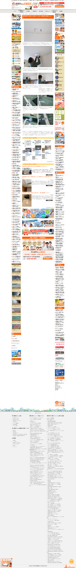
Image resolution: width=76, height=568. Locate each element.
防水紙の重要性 (15, 194)
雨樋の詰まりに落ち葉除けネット (35, 478)
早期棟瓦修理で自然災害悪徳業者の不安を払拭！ (16, 142)
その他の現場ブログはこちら (50, 207)
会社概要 (60, 11)
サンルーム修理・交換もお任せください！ (60, 312)
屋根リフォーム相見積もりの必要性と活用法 (36, 453)
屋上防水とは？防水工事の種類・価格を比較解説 (16, 130)
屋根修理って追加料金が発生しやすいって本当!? (60, 290)
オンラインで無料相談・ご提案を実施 (35, 419)
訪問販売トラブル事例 (59, 283)
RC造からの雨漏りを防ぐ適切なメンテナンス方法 (17, 239)
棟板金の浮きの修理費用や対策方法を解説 (16, 103)
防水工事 (60, 73)
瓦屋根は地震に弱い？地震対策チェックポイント (60, 241)
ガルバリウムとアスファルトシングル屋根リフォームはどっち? (17, 216)
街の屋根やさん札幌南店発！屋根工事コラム (19, 435)
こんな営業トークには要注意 (59, 281)
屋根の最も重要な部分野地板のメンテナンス (16, 197)
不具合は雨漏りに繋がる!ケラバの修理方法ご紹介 (17, 110)
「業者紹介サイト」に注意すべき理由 (59, 297)
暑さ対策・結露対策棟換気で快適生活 (53, 489)
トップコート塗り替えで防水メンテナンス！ (16, 259)
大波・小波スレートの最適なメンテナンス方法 (16, 145)
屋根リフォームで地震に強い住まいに (35, 437)
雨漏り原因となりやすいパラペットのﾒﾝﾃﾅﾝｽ (16, 125)
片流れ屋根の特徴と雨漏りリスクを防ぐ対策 (16, 166)
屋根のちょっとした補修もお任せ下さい (35, 425)
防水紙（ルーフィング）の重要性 (52, 524)
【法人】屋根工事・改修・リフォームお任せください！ (38, 446)
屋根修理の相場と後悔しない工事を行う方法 (59, 179)
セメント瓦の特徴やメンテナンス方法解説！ (16, 135)
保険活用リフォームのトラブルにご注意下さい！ (54, 538)
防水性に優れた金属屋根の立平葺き (53, 535)
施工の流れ (41, 11)
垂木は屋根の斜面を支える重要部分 (35, 461)
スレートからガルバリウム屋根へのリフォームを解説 (60, 151)
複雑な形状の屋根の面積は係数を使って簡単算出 (54, 486)
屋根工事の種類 (59, 54)
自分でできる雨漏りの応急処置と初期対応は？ (60, 255)
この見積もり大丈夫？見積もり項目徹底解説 (59, 276)
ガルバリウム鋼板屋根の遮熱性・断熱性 (60, 158)
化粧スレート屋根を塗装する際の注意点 (59, 209)
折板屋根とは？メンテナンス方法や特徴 (60, 205)
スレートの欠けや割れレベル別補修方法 (59, 198)
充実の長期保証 (15, 424)
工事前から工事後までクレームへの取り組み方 (60, 274)
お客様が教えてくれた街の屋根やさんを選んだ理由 (20, 434)
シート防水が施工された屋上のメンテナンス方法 (16, 122)
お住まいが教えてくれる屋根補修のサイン (60, 186)
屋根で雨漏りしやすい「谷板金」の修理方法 (16, 184)
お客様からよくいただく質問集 (52, 426)
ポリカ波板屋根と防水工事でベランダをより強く (60, 317)
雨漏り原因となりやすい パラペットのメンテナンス (37, 466)
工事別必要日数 (58, 222)
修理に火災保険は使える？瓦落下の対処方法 (60, 234)
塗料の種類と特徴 (59, 344)
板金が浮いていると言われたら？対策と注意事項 (60, 288)
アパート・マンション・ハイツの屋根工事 (36, 443)
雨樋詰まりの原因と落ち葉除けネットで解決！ (60, 322)
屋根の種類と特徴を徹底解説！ (16, 89)
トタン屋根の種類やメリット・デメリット (59, 202)
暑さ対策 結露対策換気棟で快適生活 (16, 175)
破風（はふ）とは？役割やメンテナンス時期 (16, 261)
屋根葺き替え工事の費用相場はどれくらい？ (60, 182)
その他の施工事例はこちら (50, 161)
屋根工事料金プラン (33, 421)
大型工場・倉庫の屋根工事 (34, 442)
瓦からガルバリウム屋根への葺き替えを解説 (60, 153)
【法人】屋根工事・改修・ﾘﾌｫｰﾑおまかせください (60, 333)
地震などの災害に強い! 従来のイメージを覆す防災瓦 (55, 498)
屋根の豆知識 (49, 525)
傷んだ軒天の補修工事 (51, 515)
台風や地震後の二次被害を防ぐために (60, 236)
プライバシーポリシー (16, 343)
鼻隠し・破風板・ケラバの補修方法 (16, 108)
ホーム (15, 11)
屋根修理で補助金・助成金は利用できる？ (59, 262)
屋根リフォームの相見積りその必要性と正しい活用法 (60, 269)
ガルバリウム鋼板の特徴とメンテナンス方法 (16, 227)
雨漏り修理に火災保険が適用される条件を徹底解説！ (55, 562)
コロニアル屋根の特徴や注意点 (59, 200)
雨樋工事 (60, 69)
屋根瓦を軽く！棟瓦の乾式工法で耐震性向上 (59, 238)
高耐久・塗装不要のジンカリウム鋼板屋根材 (16, 229)
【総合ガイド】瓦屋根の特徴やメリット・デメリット (55, 449)
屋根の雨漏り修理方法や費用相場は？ (16, 237)
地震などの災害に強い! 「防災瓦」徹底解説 (59, 243)
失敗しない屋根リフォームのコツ (59, 177)
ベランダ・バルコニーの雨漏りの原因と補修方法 (16, 132)
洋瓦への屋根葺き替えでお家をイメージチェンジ (16, 213)
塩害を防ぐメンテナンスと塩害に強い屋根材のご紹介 (55, 540)
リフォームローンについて (34, 456)
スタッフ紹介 (15, 338)
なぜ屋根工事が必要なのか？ (60, 175)
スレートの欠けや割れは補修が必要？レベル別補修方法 (55, 455)
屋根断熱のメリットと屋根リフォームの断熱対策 (16, 251)
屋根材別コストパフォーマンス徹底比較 (16, 201)
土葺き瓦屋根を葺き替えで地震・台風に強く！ (16, 140)
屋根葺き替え (61, 58)
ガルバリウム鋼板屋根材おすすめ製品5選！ (60, 162)
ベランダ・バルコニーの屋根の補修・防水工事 (36, 439)
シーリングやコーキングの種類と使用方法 (16, 150)
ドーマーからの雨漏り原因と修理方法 (16, 244)
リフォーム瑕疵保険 (15, 423)
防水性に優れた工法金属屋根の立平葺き (16, 152)
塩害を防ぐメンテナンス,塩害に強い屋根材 (17, 206)
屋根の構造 (14, 105)
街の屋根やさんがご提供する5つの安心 (21, 11)
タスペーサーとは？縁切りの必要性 (16, 117)
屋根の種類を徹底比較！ (58, 191)
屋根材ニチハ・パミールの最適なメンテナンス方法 (60, 212)
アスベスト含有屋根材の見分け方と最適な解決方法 (55, 499)
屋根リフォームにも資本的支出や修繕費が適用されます (38, 457)
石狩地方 (14, 361)
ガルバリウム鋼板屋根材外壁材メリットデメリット (60, 167)
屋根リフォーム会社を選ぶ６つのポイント (60, 225)
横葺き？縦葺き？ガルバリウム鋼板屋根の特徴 (60, 165)
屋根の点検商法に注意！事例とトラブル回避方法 (60, 285)
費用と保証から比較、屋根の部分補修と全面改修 (60, 184)
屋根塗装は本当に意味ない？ (15, 96)
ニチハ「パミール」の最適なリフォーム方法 (54, 429)
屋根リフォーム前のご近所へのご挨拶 (59, 272)
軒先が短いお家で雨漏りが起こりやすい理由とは (16, 188)
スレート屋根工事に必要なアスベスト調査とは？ (16, 256)
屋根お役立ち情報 (59, 227)
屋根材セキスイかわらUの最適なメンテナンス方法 (60, 214)
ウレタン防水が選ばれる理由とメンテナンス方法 (16, 120)
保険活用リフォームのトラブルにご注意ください (60, 294)
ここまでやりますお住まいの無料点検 (54, 11)
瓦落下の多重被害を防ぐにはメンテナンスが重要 (60, 232)
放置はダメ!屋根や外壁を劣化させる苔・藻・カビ (17, 208)
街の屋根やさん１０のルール (17, 420)
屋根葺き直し (61, 77)
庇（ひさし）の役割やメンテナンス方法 (16, 242)
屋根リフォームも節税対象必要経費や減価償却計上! (60, 335)
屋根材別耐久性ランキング (15, 203)
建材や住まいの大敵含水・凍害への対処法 (16, 177)
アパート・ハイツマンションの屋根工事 (59, 328)
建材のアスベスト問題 (51, 502)
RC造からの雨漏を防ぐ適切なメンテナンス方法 (54, 506)
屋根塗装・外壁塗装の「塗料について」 (53, 424)
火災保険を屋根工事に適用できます (35, 438)
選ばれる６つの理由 (15, 419)
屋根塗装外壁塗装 (60, 85)
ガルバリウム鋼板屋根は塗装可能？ (60, 155)
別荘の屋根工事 (58, 330)
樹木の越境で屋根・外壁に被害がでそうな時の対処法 (60, 292)
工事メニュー (47, 11)
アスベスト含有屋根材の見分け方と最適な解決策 (16, 191)
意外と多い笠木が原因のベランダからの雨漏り (16, 113)
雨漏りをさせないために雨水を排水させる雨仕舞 (16, 181)
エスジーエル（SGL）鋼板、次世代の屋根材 (54, 534)
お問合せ (14, 345)
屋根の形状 (14, 163)
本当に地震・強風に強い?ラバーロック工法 (17, 157)
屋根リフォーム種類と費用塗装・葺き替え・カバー (60, 193)
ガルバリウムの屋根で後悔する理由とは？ (16, 222)
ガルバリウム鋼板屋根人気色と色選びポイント (60, 160)
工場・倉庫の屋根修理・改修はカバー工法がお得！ (60, 315)
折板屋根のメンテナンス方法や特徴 (53, 458)
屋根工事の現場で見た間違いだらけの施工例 (59, 245)
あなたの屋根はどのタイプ (51, 420)
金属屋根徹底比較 (50, 531)
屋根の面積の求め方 (16, 159)
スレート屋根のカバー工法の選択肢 (60, 196)
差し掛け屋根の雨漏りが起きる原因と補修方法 (16, 171)
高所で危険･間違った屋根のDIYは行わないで (54, 507)
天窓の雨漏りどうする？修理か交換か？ (16, 247)
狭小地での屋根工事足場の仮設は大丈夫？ (59, 219)
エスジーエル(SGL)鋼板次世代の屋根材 (16, 224)
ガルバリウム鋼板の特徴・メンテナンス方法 (54, 503)
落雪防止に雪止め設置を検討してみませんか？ (36, 471)
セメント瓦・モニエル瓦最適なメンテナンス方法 (16, 137)
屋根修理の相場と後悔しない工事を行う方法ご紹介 (37, 451)
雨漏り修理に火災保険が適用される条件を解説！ (60, 257)
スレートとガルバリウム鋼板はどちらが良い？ (60, 148)
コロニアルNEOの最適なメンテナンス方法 (60, 216)
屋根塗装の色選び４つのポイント (59, 248)
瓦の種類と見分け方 (16, 186)
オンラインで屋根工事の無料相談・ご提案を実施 (60, 267)
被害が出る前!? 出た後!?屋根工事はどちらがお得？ (60, 279)
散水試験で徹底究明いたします (34, 434)
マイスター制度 (15, 425)
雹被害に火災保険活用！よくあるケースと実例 (60, 259)
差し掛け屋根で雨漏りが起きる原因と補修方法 (54, 548)
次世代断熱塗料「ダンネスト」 (58, 250)
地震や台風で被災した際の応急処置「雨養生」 (16, 155)
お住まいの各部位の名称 (16, 91)
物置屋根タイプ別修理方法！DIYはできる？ (59, 310)
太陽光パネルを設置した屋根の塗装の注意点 (60, 207)
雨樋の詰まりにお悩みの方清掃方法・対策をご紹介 (60, 319)
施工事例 (28, 11)
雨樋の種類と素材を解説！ (34, 480)
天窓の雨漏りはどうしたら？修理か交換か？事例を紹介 (55, 466)
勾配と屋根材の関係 (16, 179)
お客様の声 (34, 11)
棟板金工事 (61, 81)
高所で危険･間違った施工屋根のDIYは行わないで (17, 232)
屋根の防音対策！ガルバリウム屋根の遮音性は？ (60, 169)
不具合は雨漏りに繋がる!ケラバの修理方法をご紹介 (55, 472)
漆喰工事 (60, 65)
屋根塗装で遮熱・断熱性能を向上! (59, 252)
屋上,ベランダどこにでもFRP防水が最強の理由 (17, 127)
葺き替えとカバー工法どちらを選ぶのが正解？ (60, 189)
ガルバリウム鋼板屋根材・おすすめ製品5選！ (54, 438)
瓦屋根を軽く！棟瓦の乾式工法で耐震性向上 (54, 495)
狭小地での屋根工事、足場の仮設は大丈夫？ (54, 434)
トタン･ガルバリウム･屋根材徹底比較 (16, 219)
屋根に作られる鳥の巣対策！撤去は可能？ (36, 479)
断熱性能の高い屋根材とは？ (15, 249)
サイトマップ (15, 446)
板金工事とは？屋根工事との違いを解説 (16, 101)
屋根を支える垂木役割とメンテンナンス (16, 234)
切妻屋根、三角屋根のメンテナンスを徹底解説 (16, 168)
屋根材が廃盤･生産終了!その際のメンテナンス (16, 211)
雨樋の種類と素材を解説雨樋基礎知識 (16, 254)
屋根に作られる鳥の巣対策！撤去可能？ (60, 324)
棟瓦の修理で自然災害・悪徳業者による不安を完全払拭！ (56, 477)
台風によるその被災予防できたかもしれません (60, 229)
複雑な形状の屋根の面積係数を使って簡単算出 (16, 161)
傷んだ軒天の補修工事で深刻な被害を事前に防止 (16, 115)
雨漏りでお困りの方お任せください (35, 424)
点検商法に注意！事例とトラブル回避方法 (36, 428)
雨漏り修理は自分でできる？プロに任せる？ (16, 98)
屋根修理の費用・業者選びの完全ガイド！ (16, 93)
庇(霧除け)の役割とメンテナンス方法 (16, 147)
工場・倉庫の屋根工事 (59, 326)
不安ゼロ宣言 (15, 421)
